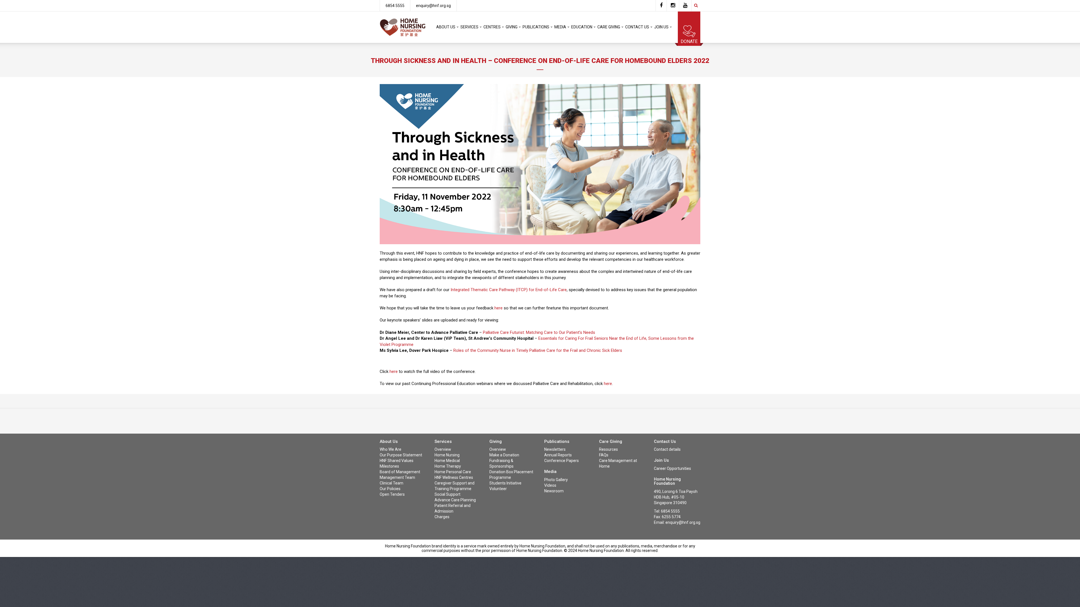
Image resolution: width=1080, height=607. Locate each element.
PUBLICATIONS (536, 27)
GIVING (512, 27)
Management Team (397, 477)
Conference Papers (561, 460)
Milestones (389, 466)
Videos (550, 485)
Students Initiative (505, 483)
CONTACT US (637, 27)
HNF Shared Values (396, 460)
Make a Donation (504, 455)
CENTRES (492, 27)
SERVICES (469, 27)
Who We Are (390, 449)
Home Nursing (447, 455)
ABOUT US (445, 27)
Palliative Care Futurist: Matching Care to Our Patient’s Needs (539, 332)
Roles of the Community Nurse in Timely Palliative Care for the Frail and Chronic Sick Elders (537, 350)
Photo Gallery (556, 479)
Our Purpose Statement (401, 455)
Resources (608, 449)
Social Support (447, 494)
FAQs (603, 455)
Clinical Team (391, 483)
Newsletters (555, 449)
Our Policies (390, 488)
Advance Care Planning (455, 500)
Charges (442, 517)
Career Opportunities (672, 468)
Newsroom (554, 491)
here (498, 308)
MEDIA (560, 27)
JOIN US (661, 27)
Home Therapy (448, 466)
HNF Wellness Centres (454, 477)
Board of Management (400, 472)
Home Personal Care (453, 472)
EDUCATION (581, 27)
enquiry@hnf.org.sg (433, 5)
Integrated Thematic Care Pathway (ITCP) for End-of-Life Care (508, 289)
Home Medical (447, 460)
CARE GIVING (608, 27)
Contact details (667, 449)
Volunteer (498, 488)
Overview (443, 449)
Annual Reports (558, 455)
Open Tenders (392, 494)
